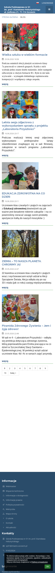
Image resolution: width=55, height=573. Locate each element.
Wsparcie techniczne (15, 491)
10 (5, 373)
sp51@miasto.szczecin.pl (16, 546)
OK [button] (47, 567)
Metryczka (10, 509)
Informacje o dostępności (17, 495)
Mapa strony (11, 513)
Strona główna (10, 17)
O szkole (9, 518)
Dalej (12, 373)
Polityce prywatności (39, 562)
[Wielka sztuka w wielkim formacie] (27, 37)
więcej (5, 84)
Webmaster (11, 486)
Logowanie (47, 3)
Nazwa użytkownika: (11, 571)
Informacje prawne (14, 500)
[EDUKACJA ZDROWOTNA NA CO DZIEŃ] (27, 176)
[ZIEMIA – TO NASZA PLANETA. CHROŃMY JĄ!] (27, 243)
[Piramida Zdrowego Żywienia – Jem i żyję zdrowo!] (27, 308)
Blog (22, 17)
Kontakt (9, 523)
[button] (37, 3)
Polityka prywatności (15, 504)
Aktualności (11, 527)
